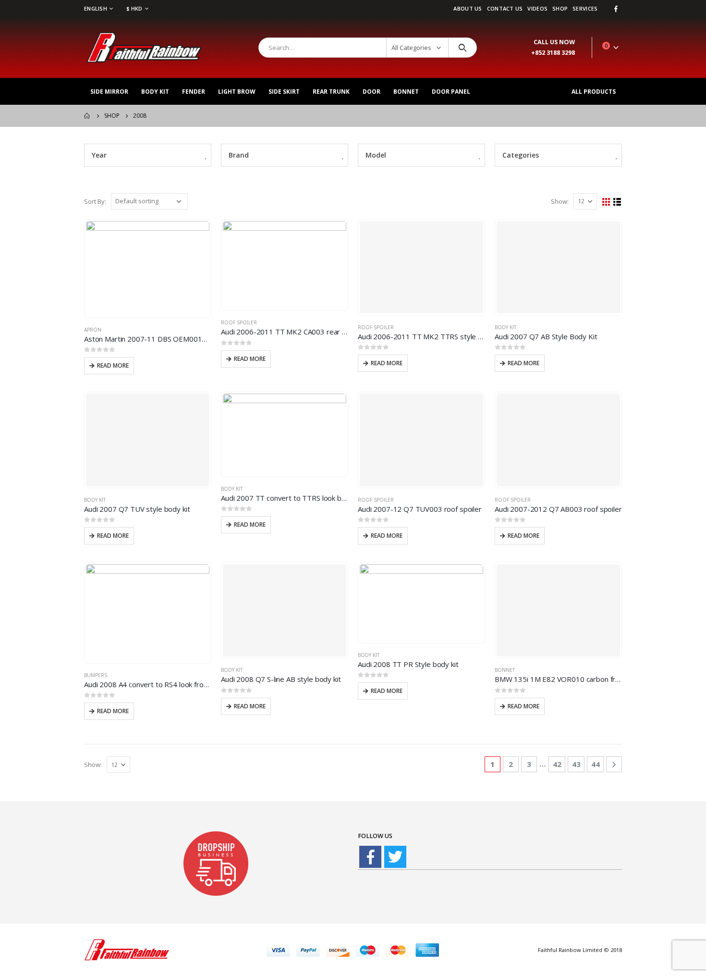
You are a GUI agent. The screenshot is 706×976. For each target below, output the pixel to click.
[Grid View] (606, 202)
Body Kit (155, 91)
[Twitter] (395, 857)
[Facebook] (615, 8)
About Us (467, 8)
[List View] (617, 202)
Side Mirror (109, 91)
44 (595, 764)
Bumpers (95, 675)
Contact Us (505, 8)
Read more (113, 365)
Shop (560, 8)
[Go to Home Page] (87, 116)
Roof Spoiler (239, 322)
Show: (560, 201)
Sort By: (95, 201)
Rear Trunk (331, 91)
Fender (193, 91)
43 (576, 764)
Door (371, 91)
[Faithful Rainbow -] (144, 47)
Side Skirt (284, 91)
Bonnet (406, 91)
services (584, 8)
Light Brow (237, 91)
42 (557, 764)
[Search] (463, 47)
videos (537, 8)
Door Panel (451, 91)
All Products (594, 91)
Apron (92, 329)
